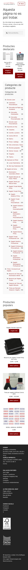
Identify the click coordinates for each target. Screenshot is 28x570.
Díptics (11, 139)
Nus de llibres (7, 495)
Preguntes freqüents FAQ (10, 476)
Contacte (5, 480)
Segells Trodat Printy (15, 191)
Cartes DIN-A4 (13, 136)
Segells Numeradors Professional (16, 257)
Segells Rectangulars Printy (17, 227)
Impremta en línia (12, 127)
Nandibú (5, 497)
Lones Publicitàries (14, 163)
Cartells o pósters (14, 133)
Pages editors (7, 491)
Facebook (6, 506)
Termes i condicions (9, 474)
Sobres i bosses (13, 151)
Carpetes (11, 129)
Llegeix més (14, 330)
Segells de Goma (12, 169)
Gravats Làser (11, 99)
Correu (5, 463)
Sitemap (5, 478)
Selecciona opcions (20, 75)
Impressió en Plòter (12, 160)
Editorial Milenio (7, 493)
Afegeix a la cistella (8, 71)
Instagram (6, 508)
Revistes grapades (14, 148)
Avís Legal (6, 472)
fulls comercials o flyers (16, 145)
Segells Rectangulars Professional (17, 264)
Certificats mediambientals (11, 482)
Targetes (11, 154)
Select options (14, 365)
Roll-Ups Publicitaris (15, 166)
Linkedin (5, 510)
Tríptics (11, 157)
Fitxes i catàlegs (14, 142)
